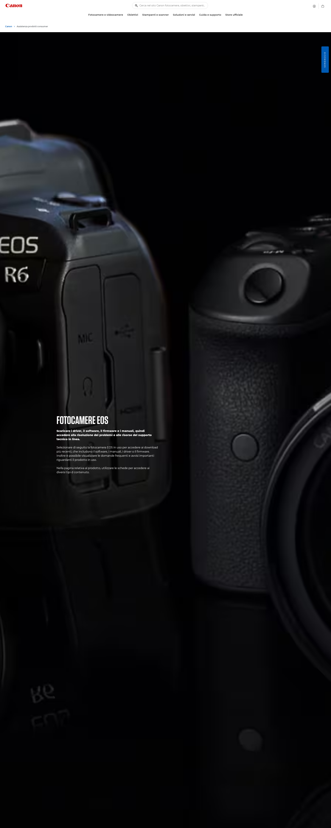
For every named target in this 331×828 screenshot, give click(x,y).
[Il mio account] (314, 6)
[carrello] (322, 6)
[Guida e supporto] (222, 15)
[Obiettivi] (139, 15)
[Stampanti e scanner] (170, 15)
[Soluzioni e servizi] (196, 15)
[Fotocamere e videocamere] (124, 15)
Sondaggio (325, 59)
